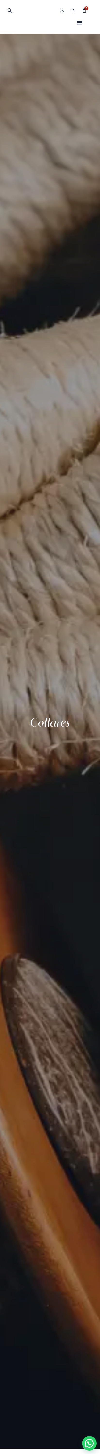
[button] (79, 22)
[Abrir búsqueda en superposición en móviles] (9, 10)
